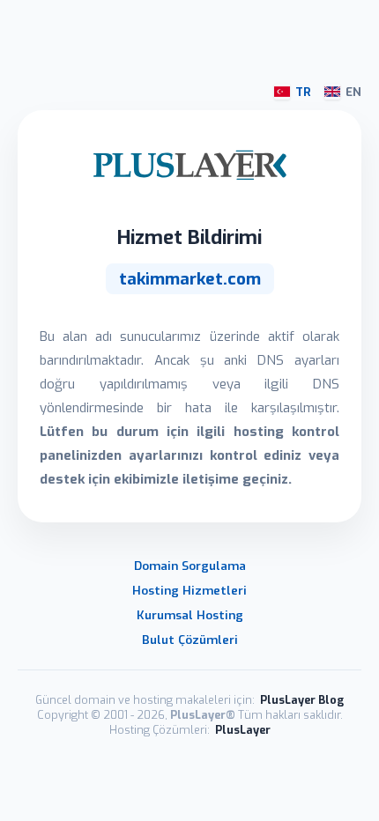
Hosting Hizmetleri (189, 590)
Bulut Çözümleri (190, 639)
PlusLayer (243, 729)
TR (303, 92)
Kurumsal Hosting (190, 615)
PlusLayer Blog (302, 699)
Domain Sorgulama (190, 565)
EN (353, 92)
